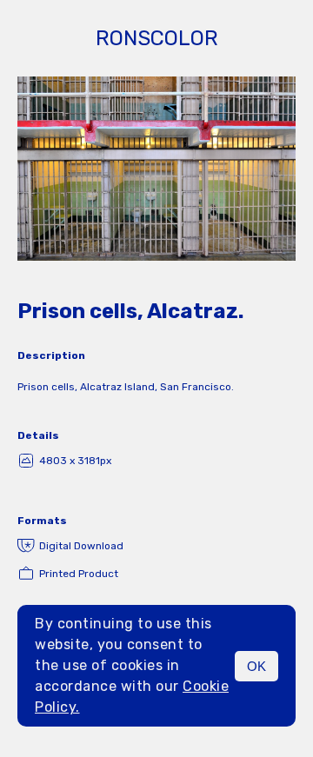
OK (256, 666)
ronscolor (157, 38)
